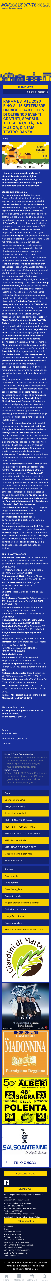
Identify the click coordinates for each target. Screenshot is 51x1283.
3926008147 (17, 1211)
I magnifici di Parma (14, 916)
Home (6, 1280)
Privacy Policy (21, 1217)
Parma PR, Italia (9, 733)
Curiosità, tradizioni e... (16, 909)
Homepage (8, 1226)
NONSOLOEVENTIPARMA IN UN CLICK (24, 929)
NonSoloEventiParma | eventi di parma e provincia (25, 7)
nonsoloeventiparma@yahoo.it (16, 1200)
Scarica (15, 641)
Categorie (19, 1280)
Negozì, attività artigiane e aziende (22, 902)
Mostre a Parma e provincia (18, 853)
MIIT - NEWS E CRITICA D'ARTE (20, 847)
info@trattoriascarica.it (14, 648)
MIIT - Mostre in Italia (15, 840)
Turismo (9, 869)
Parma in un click (13, 923)
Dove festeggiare (13, 889)
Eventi (8, 793)
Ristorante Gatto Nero (13, 707)
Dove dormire (11, 882)
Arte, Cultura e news (15, 806)
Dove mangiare (12, 876)
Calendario (32, 1280)
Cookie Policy (34, 1217)
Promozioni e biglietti (15, 813)
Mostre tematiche (13, 860)
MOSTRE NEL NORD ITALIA (18, 820)
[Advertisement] (25, 41)
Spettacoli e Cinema (15, 800)
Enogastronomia (13, 896)
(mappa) (19, 676)
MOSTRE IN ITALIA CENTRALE (20, 826)
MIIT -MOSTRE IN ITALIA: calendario (22, 833)
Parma (5, 138)
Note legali (8, 1217)
